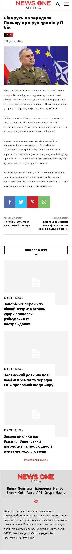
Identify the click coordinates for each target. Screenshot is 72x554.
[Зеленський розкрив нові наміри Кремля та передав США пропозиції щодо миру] (36, 353)
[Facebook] (9, 202)
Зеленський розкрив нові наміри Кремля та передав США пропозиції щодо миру (28, 380)
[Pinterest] (32, 202)
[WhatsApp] (44, 202)
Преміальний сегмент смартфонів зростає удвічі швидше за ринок (53, 225)
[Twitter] (21, 202)
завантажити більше (35, 460)
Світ (8, 34)
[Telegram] (36, 502)
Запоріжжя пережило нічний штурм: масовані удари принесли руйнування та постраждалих (25, 314)
